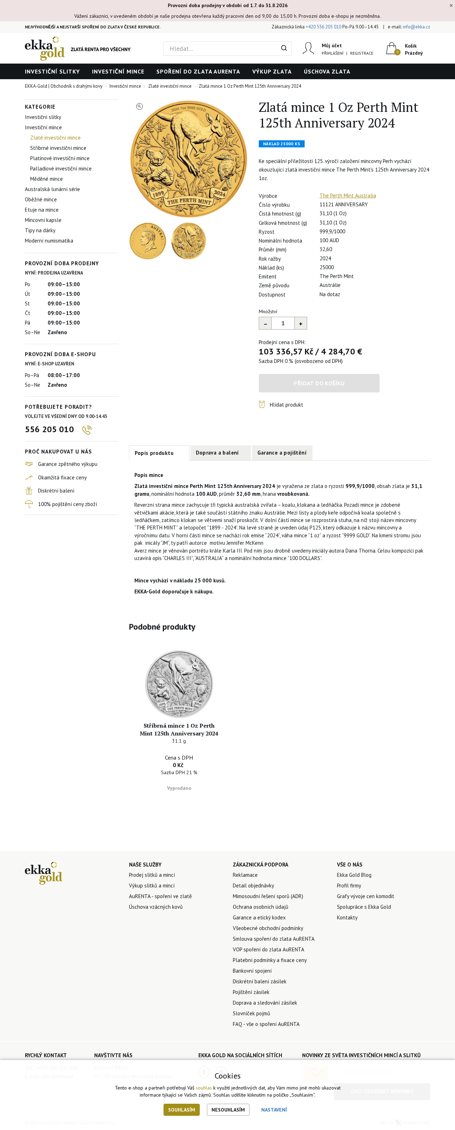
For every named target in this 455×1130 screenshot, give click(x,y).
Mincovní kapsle (43, 220)
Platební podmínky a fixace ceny (270, 960)
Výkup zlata (272, 71)
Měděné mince (46, 178)
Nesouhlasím (228, 1110)
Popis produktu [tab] (154, 453)
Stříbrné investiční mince (58, 148)
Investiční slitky (52, 71)
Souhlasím (181, 1110)
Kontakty (347, 917)
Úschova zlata (327, 71)
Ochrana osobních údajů (260, 906)
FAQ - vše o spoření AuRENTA (266, 1024)
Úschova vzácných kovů (156, 906)
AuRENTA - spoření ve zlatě (160, 896)
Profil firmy (349, 885)
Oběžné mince (41, 199)
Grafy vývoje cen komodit (365, 896)
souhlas (204, 1088)
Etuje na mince (42, 209)
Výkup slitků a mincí (152, 885)
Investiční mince (118, 71)
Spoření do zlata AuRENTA (198, 71)
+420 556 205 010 (323, 27)
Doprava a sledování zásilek (265, 1002)
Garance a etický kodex (259, 917)
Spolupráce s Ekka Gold (364, 906)
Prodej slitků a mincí (152, 874)
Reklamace (245, 874)
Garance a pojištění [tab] (282, 452)
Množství (268, 311)
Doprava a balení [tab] (217, 452)
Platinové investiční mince (60, 158)
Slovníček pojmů (251, 1013)
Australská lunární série (52, 189)
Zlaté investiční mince (55, 137)
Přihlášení (332, 53)
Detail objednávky (253, 885)
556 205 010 (49, 429)
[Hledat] (284, 49)
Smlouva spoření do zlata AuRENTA (274, 938)
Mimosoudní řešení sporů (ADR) (268, 896)
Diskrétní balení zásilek (260, 981)
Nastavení (274, 1110)
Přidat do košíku (319, 383)
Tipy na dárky (40, 230)
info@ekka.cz (416, 27)
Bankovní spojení (252, 970)
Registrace (361, 53)
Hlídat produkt (286, 404)
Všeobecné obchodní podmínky (268, 928)
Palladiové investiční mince (61, 168)
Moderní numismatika (49, 240)
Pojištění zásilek (251, 992)
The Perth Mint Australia (348, 195)
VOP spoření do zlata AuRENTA (268, 949)
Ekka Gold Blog (354, 874)
